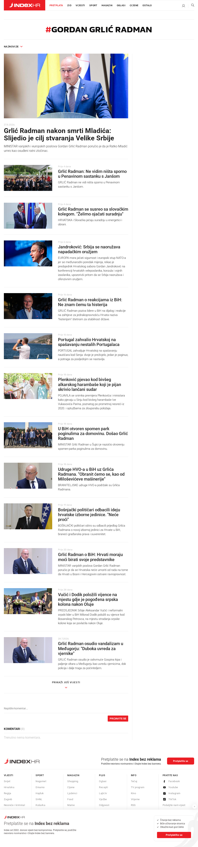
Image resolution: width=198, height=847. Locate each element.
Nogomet (41, 781)
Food (70, 799)
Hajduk (40, 793)
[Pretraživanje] (191, 6)
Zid (69, 5)
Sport (93, 5)
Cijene (134, 5)
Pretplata (56, 5)
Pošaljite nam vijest (174, 805)
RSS (133, 805)
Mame (71, 805)
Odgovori (104, 805)
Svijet (7, 781)
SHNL (39, 799)
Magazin (73, 775)
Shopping (72, 781)
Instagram (174, 793)
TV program (137, 787)
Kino (133, 793)
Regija (7, 793)
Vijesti (80, 5)
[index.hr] (24, 5)
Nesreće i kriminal (14, 805)
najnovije (11, 46)
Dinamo (40, 787)
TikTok (172, 799)
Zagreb (8, 799)
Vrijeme (135, 799)
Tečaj (134, 781)
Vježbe (103, 799)
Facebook (174, 781)
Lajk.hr (103, 793)
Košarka (40, 805)
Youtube (173, 787)
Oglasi (121, 5)
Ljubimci (72, 793)
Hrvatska (9, 787)
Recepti (103, 787)
